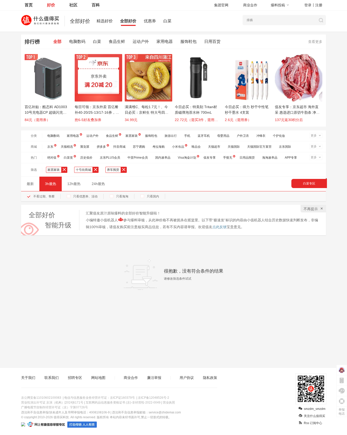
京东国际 (285, 146)
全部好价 (128, 21)
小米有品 (178, 146)
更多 (314, 135)
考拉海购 (158, 146)
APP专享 (291, 157)
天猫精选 (67, 146)
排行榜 (32, 41)
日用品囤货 (247, 157)
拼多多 (101, 146)
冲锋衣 (260, 136)
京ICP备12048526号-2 (153, 397)
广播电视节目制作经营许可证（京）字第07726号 (54, 407)
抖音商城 (119, 146)
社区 (73, 5)
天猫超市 (214, 146)
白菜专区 (309, 183)
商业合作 (250, 5)
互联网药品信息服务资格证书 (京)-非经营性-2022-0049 (123, 402)
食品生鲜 (117, 41)
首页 (29, 5)
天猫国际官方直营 (259, 146)
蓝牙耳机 (204, 136)
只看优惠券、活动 (85, 196)
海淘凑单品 (269, 157)
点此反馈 (219, 227)
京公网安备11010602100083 (41, 397)
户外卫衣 (243, 136)
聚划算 (84, 146)
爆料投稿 (278, 5)
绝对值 (51, 157)
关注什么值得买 (314, 416)
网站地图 (98, 378)
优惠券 (150, 21)
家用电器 (164, 41)
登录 (307, 5)
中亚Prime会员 (138, 157)
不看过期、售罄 (44, 196)
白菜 (167, 21)
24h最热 (98, 184)
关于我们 (28, 378)
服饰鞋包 (188, 41)
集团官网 (221, 5)
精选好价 (105, 21)
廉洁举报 (154, 378)
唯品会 (196, 146)
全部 (57, 41)
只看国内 (153, 196)
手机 (187, 136)
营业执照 (169, 402)
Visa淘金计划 (187, 157)
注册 (318, 5)
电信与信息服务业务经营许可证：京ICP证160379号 (99, 397)
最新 (30, 184)
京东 (50, 146)
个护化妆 (279, 136)
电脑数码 (77, 41)
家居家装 (131, 136)
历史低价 (86, 157)
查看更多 (315, 42)
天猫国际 (234, 146)
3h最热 (50, 184)
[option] (50, 90)
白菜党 (68, 157)
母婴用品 (223, 136)
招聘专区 (75, 378)
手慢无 (227, 157)
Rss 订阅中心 (313, 423)
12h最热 (74, 184)
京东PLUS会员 (110, 157)
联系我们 (51, 378)
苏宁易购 (139, 146)
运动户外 (141, 41)
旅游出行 (171, 136)
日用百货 (212, 41)
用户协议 (187, 378)
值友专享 (209, 157)
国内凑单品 (162, 157)
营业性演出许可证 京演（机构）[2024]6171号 (52, 402)
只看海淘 (122, 196)
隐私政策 (210, 378)
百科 (96, 5)
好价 (51, 5)
